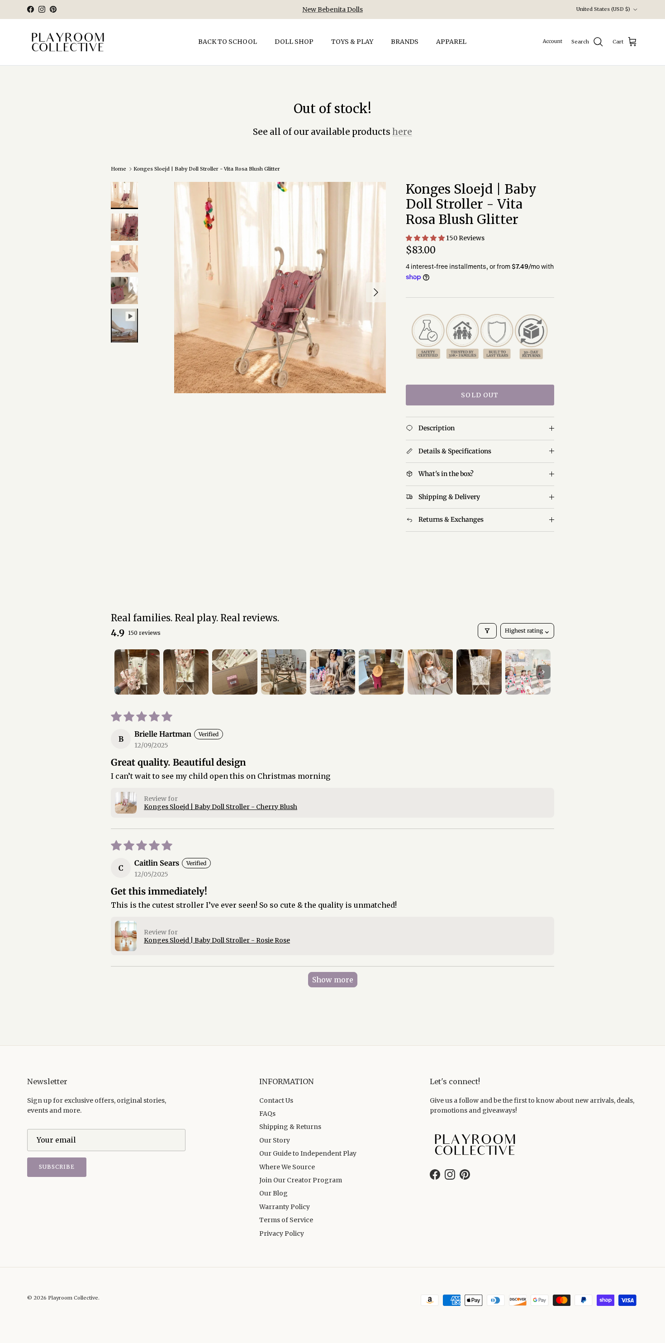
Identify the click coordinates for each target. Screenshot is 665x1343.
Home (118, 169)
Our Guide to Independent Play (307, 1153)
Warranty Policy (284, 1207)
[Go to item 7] (430, 672)
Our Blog (273, 1193)
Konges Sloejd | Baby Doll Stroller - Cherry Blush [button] (220, 807)
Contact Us (276, 1100)
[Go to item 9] (528, 672)
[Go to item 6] (381, 672)
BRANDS (404, 42)
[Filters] (487, 630)
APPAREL (451, 42)
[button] (426, 238)
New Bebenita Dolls (332, 9)
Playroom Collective (73, 1298)
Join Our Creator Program (300, 1180)
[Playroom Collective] (68, 42)
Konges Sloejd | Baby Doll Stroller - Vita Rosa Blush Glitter (206, 169)
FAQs (267, 1114)
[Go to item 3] (234, 672)
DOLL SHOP (294, 42)
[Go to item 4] (283, 672)
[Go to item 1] (137, 672)
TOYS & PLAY (352, 42)
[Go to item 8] (479, 672)
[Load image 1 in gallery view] (280, 288)
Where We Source (287, 1167)
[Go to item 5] (332, 672)
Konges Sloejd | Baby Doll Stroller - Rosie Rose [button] (217, 940)
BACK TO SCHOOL (227, 42)
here (402, 131)
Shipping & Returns (290, 1127)
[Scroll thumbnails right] (543, 672)
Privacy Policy (281, 1233)
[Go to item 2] (186, 672)
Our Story (274, 1140)
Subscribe (57, 1166)
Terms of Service (286, 1220)
